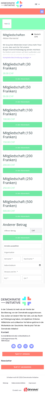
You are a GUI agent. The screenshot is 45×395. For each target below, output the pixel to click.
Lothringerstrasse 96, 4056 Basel (9, 340)
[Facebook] (13, 346)
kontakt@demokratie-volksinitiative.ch (16, 336)
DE (36, 4)
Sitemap (5, 383)
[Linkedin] (19, 346)
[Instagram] (25, 346)
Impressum (32, 383)
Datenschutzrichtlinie (18, 383)
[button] (42, 11)
